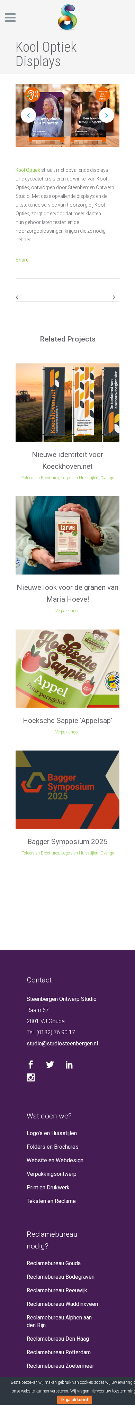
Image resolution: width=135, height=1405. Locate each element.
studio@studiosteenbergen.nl (62, 1043)
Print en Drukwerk (48, 1187)
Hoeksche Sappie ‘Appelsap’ (67, 720)
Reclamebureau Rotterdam (59, 1352)
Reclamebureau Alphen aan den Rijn (59, 1321)
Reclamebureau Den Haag (58, 1338)
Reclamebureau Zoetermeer (60, 1366)
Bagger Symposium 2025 (67, 841)
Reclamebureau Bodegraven (60, 1277)
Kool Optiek (28, 170)
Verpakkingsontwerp (51, 1174)
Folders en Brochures (53, 1146)
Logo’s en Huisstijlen (52, 1133)
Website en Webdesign (55, 1160)
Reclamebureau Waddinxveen (62, 1304)
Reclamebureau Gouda (54, 1263)
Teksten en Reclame (51, 1201)
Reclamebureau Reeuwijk (57, 1290)
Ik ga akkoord (74, 1399)
